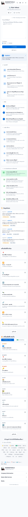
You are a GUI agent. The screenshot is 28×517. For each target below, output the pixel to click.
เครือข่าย (5, 447)
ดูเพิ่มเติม (14, 331)
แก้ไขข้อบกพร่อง (6, 216)
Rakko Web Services (6, 477)
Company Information (7, 473)
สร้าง (24, 452)
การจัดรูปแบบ (8, 456)
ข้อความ (24, 445)
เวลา (10, 450)
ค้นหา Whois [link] (4, 464)
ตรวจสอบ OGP (16, 234)
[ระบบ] (23, 3)
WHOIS (10, 43)
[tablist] (14, 340)
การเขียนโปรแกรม (21, 447)
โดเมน (25, 450)
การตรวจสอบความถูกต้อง (18, 454)
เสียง (16, 452)
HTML (3, 450)
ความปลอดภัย (14, 447)
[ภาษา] (20, 3)
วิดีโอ (4, 452)
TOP (2, 462)
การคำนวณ (12, 452)
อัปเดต (4, 234)
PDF (7, 452)
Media (2, 481)
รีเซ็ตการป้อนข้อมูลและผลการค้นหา (19, 17)
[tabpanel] (14, 389)
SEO (9, 447)
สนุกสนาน (20, 456)
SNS (5, 454)
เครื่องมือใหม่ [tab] (21, 339)
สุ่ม (21, 450)
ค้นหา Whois (12, 216)
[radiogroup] (14, 43)
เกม (16, 456)
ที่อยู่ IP (20, 452)
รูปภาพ (18, 450)
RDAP (5, 43)
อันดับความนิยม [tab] (8, 339)
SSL (13, 456)
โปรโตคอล (4, 41)
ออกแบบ (14, 450)
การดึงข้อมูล (10, 454)
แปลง (7, 450)
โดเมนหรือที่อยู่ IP (6, 19)
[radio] (2, 43)
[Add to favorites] (25, 253)
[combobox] (15, 442)
